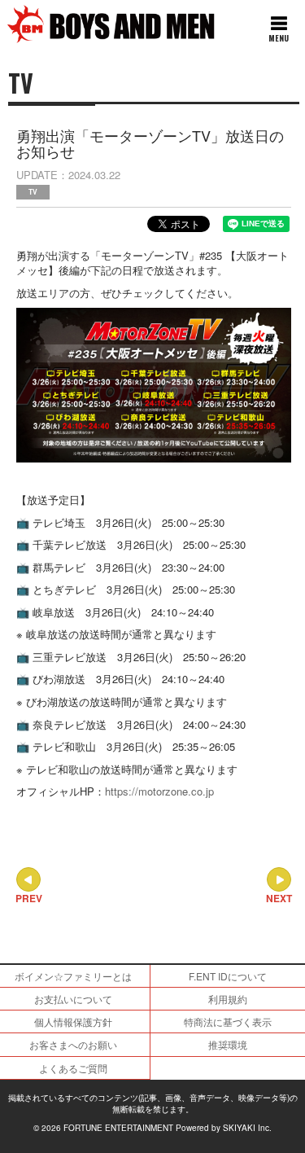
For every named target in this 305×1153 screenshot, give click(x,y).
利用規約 (227, 999)
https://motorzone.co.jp (159, 791)
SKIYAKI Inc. (247, 1127)
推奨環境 (227, 1044)
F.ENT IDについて (228, 976)
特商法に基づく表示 (228, 1021)
